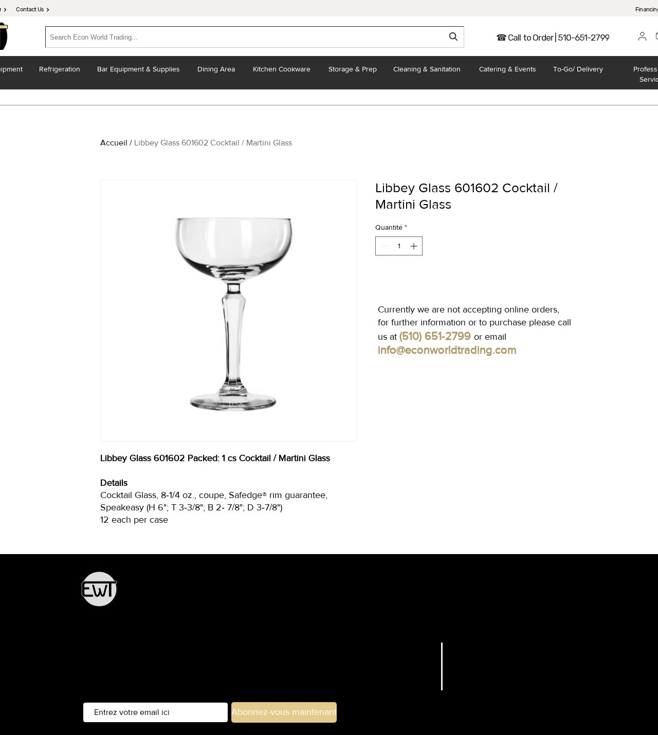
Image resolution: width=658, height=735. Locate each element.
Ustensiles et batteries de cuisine (465, 594)
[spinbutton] (399, 246)
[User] (642, 36)
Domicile (417, 647)
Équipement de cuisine (275, 594)
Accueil (113, 142)
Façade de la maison (314, 622)
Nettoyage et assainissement (487, 622)
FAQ (458, 647)
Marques (417, 660)
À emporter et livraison (393, 622)
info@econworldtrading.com (447, 350)
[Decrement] (383, 246)
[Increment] (414, 246)
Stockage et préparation (362, 594)
